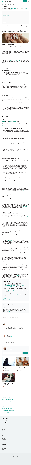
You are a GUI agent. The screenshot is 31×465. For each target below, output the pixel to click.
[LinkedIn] (19, 456)
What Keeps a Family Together (6, 392)
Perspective (4, 439)
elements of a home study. (20, 156)
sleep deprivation (26, 216)
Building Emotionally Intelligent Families (8, 410)
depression (26, 206)
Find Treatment (4, 447)
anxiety (23, 206)
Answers (3, 438)
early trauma (10, 254)
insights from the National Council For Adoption (10, 47)
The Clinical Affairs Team (7, 306)
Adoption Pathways (5, 13)
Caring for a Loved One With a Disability (8, 399)
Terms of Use (15, 460)
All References (6, 298)
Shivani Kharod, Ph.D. (13, 8)
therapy (5, 248)
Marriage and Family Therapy (6, 412)
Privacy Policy (21, 460)
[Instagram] (13, 456)
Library (6, 4)
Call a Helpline (4, 448)
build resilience (18, 275)
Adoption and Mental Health (6, 20)
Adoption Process (5, 17)
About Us (3, 428)
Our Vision (3, 429)
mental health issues (12, 121)
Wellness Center (4, 449)
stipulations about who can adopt (15, 60)
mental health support (9, 240)
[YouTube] (15, 456)
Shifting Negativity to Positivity (6, 397)
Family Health (9, 4)
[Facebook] (11, 456)
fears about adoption (23, 212)
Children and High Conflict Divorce (7, 401)
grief (3, 207)
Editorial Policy (10, 311)
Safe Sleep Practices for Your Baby (7, 408)
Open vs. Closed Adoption (6, 15)
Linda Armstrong (24, 8)
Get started (25, 1)
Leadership (3, 430)
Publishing (3, 433)
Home (2, 4)
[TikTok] (17, 456)
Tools (3, 440)
